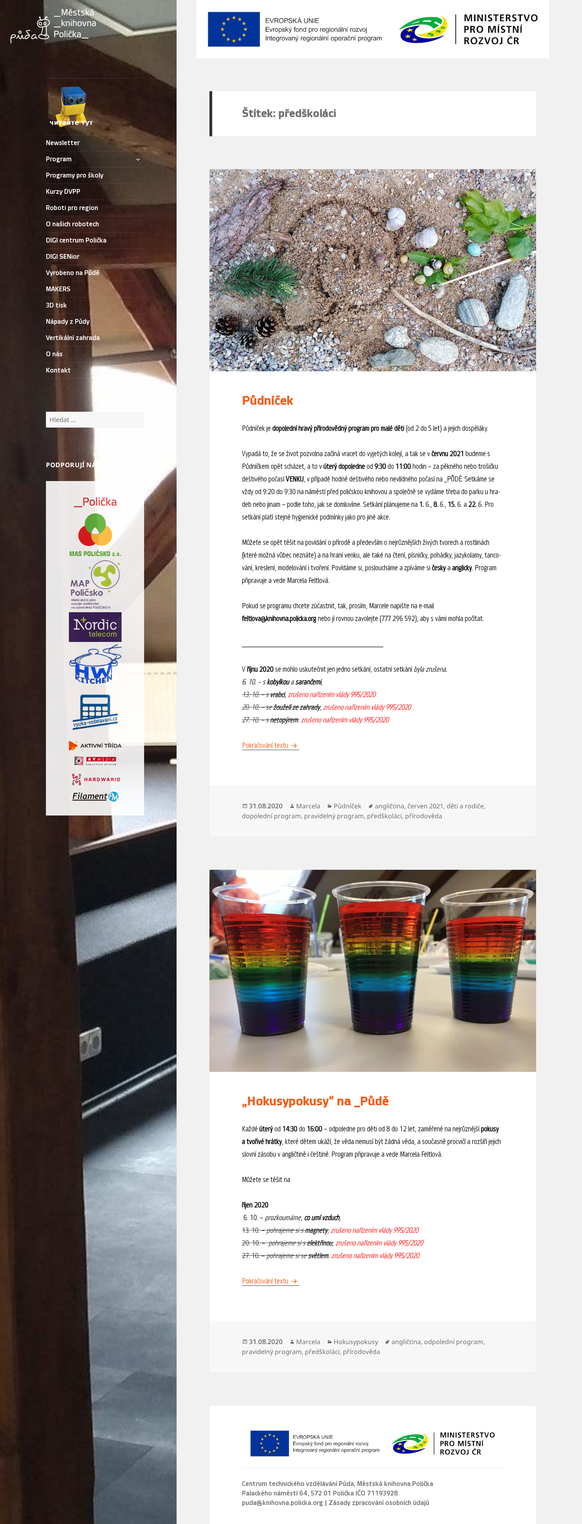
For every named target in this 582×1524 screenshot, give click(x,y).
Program (59, 159)
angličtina (389, 806)
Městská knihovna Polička (395, 1484)
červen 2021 (425, 806)
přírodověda (423, 816)
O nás (54, 354)
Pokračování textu (270, 745)
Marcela (308, 806)
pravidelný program (334, 816)
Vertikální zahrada (73, 338)
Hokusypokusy (356, 1341)
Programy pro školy (74, 175)
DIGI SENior (62, 256)
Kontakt (58, 370)
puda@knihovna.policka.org (282, 1503)
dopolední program (271, 816)
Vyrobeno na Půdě (72, 273)
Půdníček (267, 400)
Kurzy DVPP (63, 191)
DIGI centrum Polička (76, 240)
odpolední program (453, 1341)
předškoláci (384, 816)
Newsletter (63, 143)
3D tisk (56, 305)
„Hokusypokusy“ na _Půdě (315, 1101)
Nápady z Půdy (67, 321)
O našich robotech (72, 224)
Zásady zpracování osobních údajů (379, 1503)
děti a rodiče (465, 806)
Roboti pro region (72, 208)
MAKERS (58, 289)
